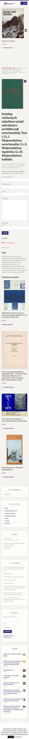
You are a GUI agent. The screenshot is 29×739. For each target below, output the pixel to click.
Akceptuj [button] (11, 737)
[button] (25, 81)
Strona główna (7, 67)
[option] (14, 28)
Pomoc (6, 518)
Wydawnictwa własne (10, 515)
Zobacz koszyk (7, 637)
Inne (14, 67)
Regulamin (7, 523)
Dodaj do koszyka (8, 47)
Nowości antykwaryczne (11, 510)
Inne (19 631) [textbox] (14, 494)
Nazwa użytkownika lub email (10, 616)
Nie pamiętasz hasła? (8, 635)
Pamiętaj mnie (7, 627)
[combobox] (14, 494)
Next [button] (26, 30)
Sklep (6, 508)
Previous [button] (3, 30)
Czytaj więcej (18, 737)
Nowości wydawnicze (10, 513)
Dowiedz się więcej (7, 324)
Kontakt (7, 520)
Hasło (4, 623)
